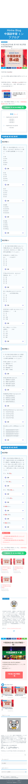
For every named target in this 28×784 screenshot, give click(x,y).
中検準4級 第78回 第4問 (12, 125)
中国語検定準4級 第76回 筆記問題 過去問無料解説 (6, 586)
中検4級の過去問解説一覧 (14, 675)
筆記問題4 (12, 127)
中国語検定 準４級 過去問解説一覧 (14, 107)
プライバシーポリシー (11, 780)
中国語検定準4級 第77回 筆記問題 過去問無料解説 (19, 568)
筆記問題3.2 (12, 120)
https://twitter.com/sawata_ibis (17, 750)
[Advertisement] (14, 14)
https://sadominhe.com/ (14, 628)
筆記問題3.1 (12, 119)
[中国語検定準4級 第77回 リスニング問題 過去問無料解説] (6, 562)
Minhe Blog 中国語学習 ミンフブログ (14, 34)
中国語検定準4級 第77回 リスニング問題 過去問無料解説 (6, 568)
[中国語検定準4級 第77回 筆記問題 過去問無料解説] (18, 562)
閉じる (16, 114)
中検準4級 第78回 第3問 (12, 117)
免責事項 (18, 780)
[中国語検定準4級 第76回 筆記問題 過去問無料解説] (6, 579)
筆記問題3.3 (12, 122)
